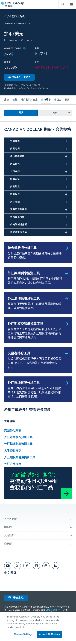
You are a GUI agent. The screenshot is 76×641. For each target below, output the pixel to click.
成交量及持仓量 (29, 100)
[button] (19, 77)
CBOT (54, 610)
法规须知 (9, 535)
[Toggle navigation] (71, 4)
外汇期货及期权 (16, 16)
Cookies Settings (23, 634)
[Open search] (62, 4)
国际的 (8, 527)
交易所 (8, 544)
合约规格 (46, 100)
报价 (6, 100)
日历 (67, 100)
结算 (15, 100)
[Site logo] (13, 4)
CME (48, 610)
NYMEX (61, 610)
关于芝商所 (10, 519)
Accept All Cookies (49, 634)
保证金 (58, 100)
